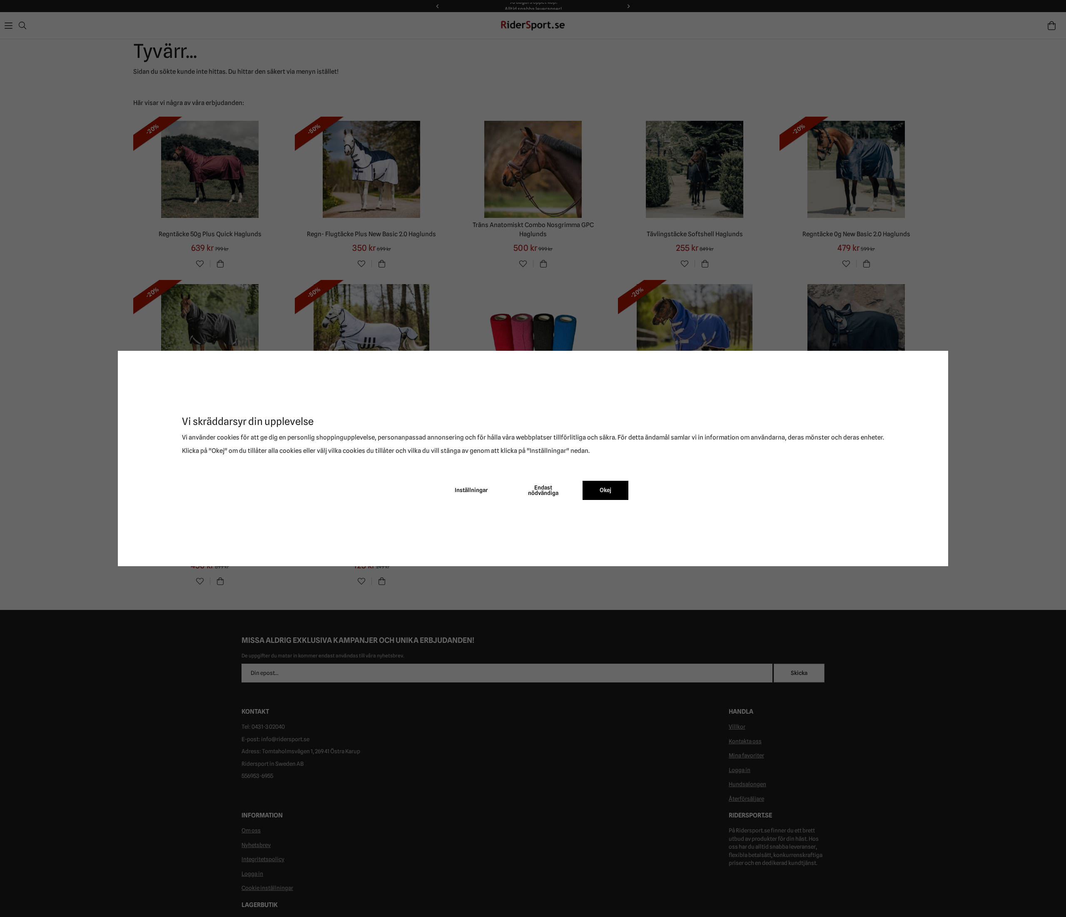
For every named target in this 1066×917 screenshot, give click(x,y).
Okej (605, 490)
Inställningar (471, 490)
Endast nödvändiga (543, 490)
